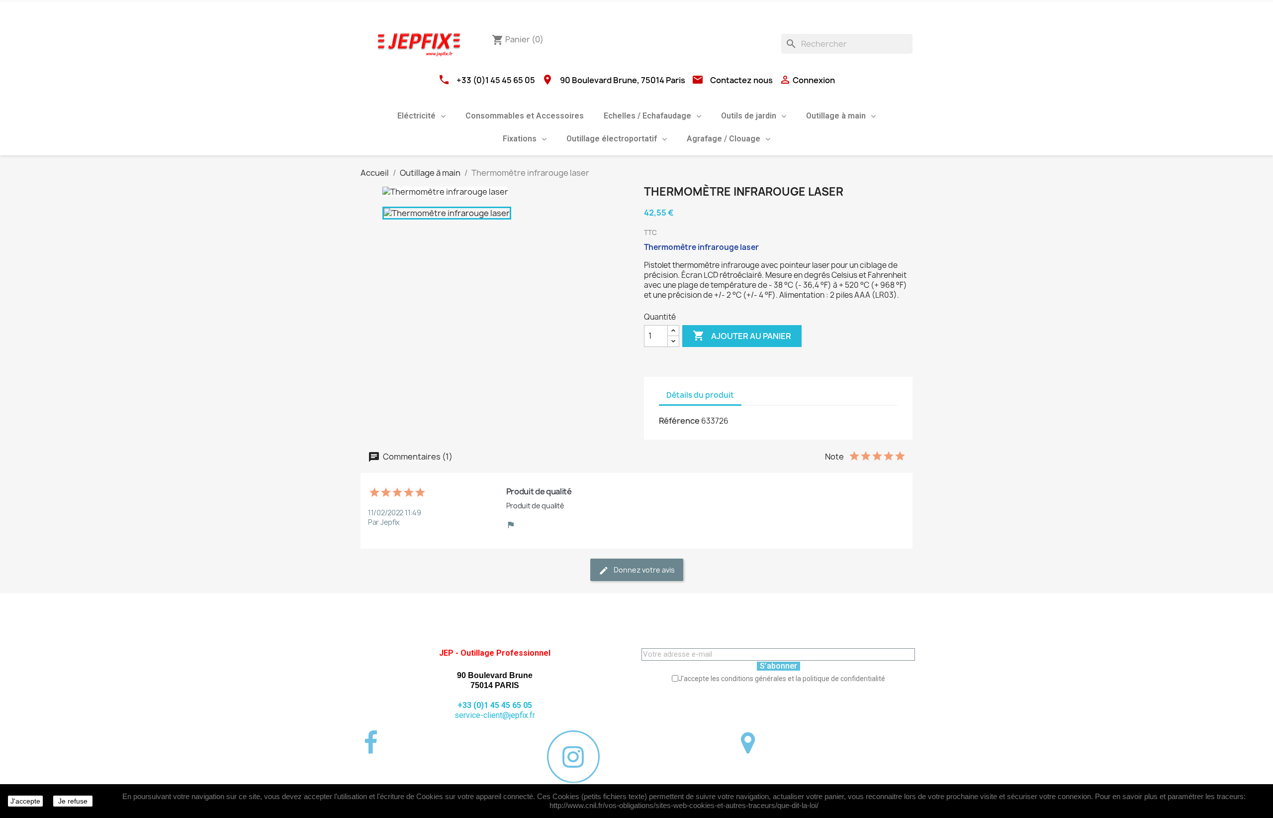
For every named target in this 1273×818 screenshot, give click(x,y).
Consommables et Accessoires (524, 115)
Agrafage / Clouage (723, 138)
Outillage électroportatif (611, 138)
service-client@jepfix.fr (495, 715)
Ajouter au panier (742, 336)
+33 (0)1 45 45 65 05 (495, 80)
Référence (679, 421)
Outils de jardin (748, 115)
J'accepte (25, 801)
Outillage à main (836, 115)
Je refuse (73, 801)
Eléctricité (416, 115)
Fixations (520, 138)
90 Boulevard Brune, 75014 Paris (622, 80)
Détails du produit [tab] (700, 395)
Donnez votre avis (643, 570)
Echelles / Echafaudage (647, 115)
